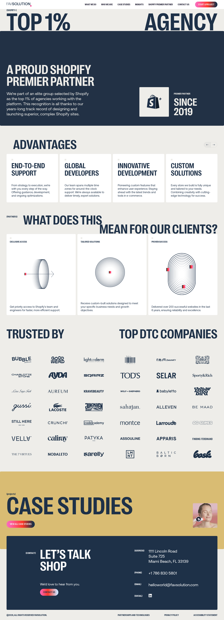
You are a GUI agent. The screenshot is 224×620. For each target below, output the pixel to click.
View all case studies (20, 524)
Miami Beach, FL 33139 (168, 561)
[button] (207, 144)
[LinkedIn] (150, 595)
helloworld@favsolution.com (173, 585)
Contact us (49, 592)
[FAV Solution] (19, 4)
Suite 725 (157, 556)
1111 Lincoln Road (163, 551)
